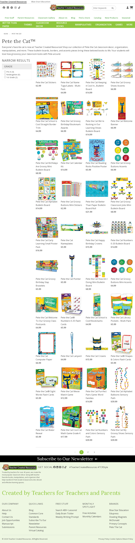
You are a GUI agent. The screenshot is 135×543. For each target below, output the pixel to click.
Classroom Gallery (46, 18)
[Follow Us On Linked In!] (8, 7)
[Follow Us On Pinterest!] (12, 7)
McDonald (114, 520)
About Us (63, 18)
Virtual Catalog (36, 530)
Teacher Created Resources (13, 1)
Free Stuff (9, 18)
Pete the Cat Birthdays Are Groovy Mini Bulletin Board (47, 166)
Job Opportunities (11, 520)
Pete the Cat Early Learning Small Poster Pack (47, 243)
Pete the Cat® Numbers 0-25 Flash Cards (71, 321)
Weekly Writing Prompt (67, 516)
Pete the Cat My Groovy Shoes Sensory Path (122, 433)
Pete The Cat (115, 527)
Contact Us (7, 516)
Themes (28, 24)
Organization (103, 24)
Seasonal (126, 18)
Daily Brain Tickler (65, 513)
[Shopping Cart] (131, 7)
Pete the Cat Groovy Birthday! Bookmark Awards (71, 124)
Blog (73, 18)
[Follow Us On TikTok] (19, 7)
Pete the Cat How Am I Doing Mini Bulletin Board (97, 282)
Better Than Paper (10, 24)
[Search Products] (111, 8)
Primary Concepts (118, 523)
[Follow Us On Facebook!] (4, 7)
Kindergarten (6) (13, 74)
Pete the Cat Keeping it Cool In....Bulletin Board (96, 86)
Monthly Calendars (92, 516)
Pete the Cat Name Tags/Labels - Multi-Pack (71, 86)
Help (4, 513)
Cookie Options (116, 539)
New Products (111, 18)
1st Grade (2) (12, 77)
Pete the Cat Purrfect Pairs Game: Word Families (96, 395)
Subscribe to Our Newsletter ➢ (67, 458)
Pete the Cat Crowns (96, 356)
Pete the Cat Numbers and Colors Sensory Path (97, 433)
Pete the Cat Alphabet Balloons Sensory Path (121, 395)
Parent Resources (26, 18)
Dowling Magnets (118, 516)
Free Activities (89, 513)
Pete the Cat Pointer (71, 278)
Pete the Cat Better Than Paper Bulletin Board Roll (96, 205)
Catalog (97, 18)
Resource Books (61, 24)
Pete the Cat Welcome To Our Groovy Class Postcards (46, 321)
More (129, 24)
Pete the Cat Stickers (46, 82)
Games (119, 24)
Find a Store (84, 18)
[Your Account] (127, 7)
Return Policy (128, 539)
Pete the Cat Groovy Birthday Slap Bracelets (46, 282)
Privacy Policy (103, 539)
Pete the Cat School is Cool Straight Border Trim (46, 124)
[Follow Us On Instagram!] (15, 7)
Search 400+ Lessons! (66, 510)
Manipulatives (83, 24)
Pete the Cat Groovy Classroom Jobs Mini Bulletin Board (121, 205)
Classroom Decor (42, 24)
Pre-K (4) (10, 72)
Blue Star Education (40, 1)
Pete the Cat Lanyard (71, 356)
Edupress (114, 513)
